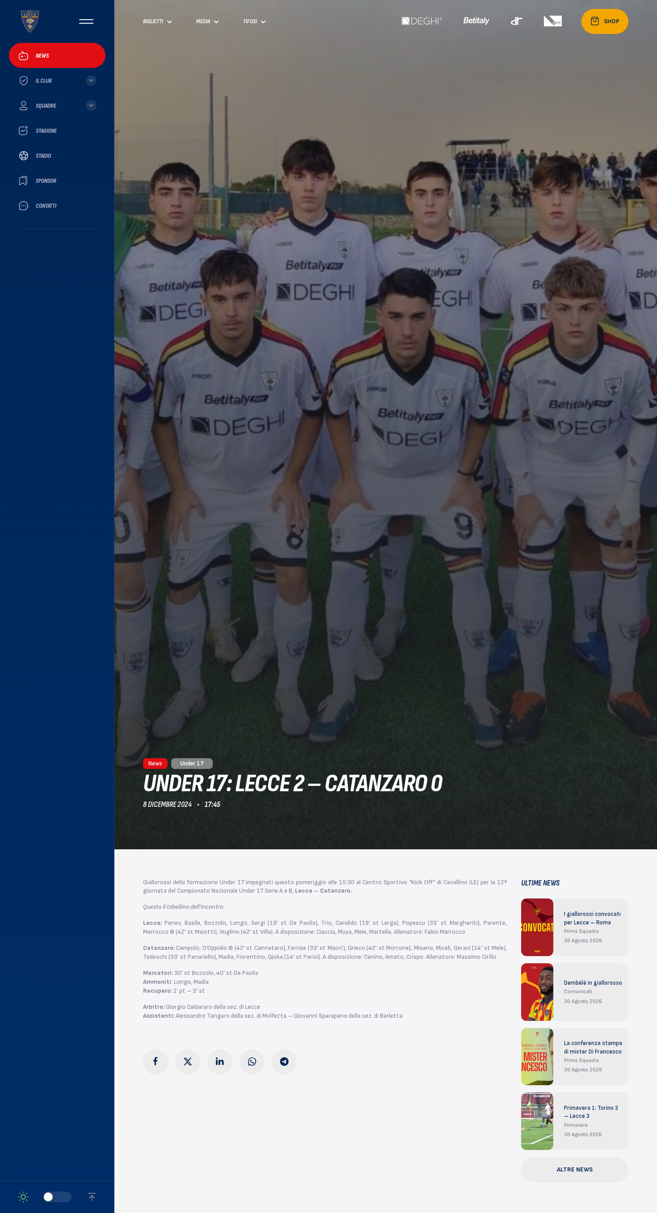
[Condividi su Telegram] (284, 1061)
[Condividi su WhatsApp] (252, 1061)
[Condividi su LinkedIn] (219, 1061)
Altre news (575, 1169)
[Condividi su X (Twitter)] (187, 1061)
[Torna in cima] (92, 1197)
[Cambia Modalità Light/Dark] (45, 1197)
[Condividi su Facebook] (155, 1061)
